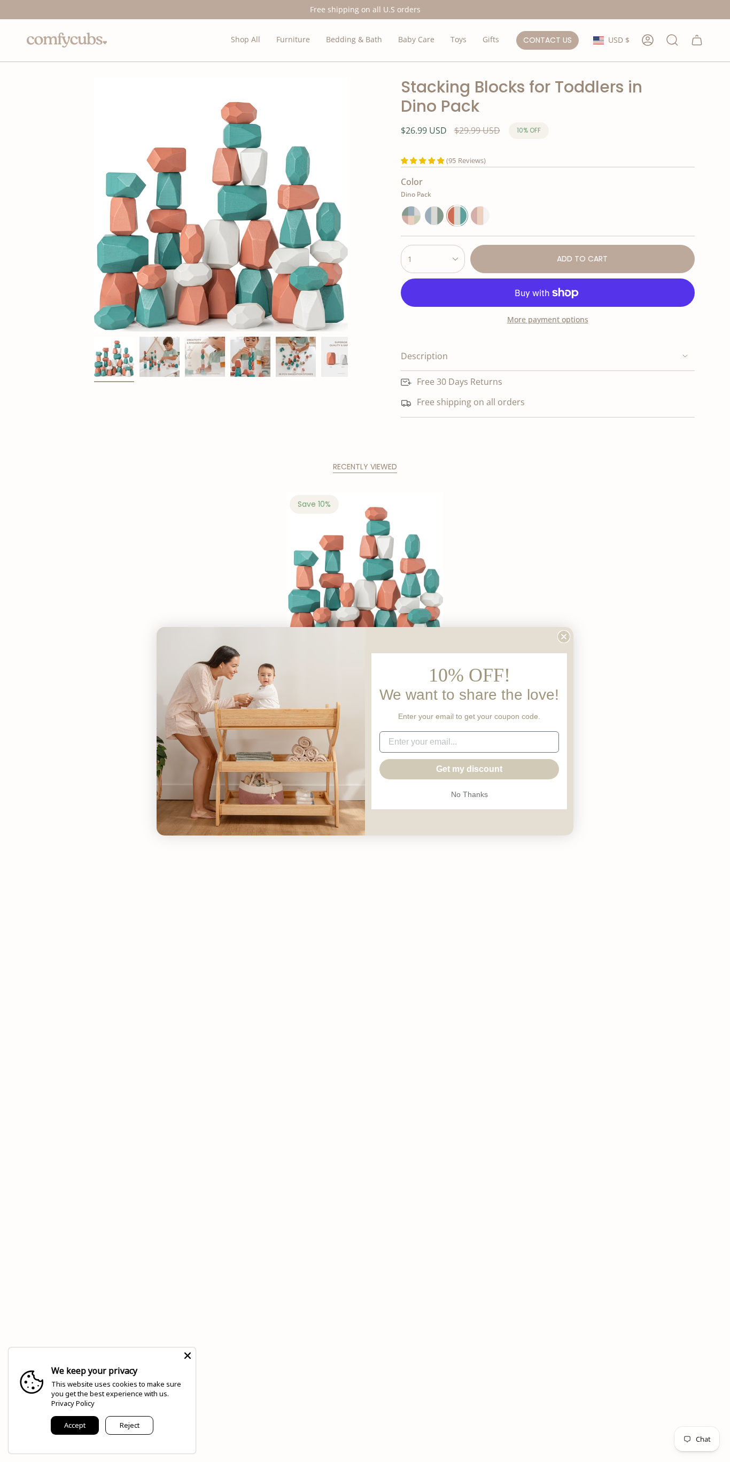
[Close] (187, 1355)
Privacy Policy (73, 1403)
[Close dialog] (563, 636)
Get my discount (469, 768)
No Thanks (469, 794)
